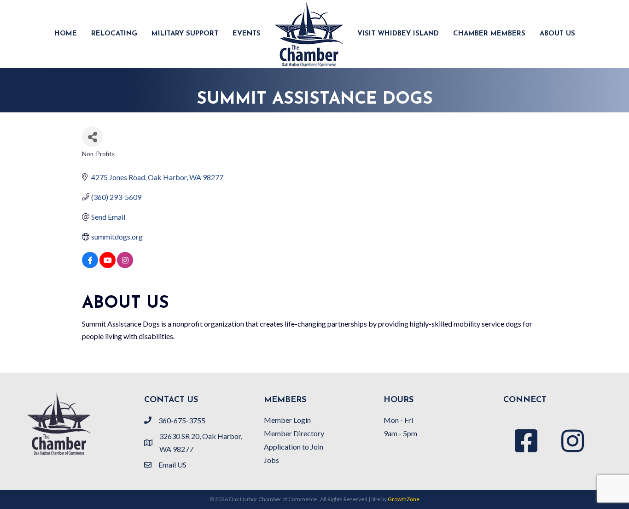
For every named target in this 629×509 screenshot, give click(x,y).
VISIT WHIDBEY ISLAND (398, 33)
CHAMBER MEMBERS (489, 33)
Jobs (271, 460)
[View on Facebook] (90, 265)
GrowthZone (403, 499)
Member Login (287, 419)
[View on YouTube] (107, 265)
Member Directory (294, 433)
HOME (65, 33)
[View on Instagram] (125, 265)
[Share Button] (92, 136)
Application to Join (293, 446)
